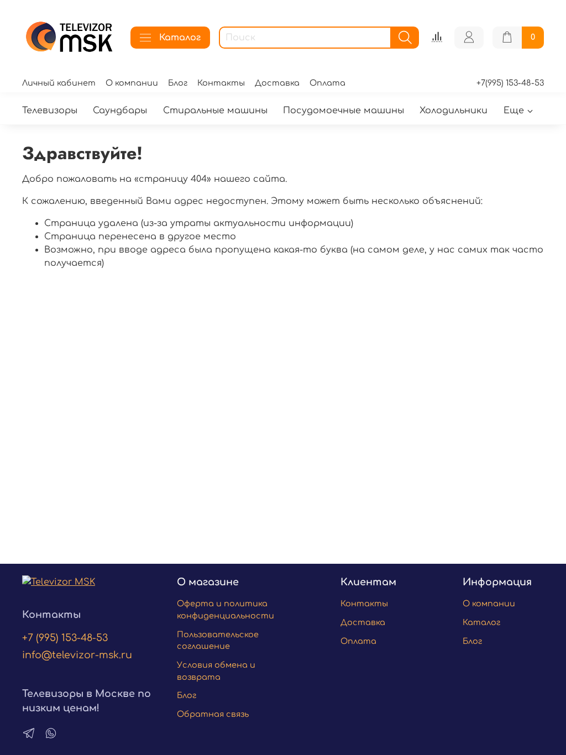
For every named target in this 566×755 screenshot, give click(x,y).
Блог (177, 82)
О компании (132, 82)
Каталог (180, 38)
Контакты (221, 82)
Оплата (327, 82)
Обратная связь (213, 714)
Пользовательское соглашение (218, 640)
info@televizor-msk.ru (77, 654)
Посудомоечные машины (343, 111)
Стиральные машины (215, 111)
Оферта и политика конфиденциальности (225, 609)
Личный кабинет (59, 82)
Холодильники (454, 111)
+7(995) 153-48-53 (510, 82)
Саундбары (120, 111)
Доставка (277, 82)
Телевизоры (49, 111)
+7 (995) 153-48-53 (65, 637)
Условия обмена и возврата (216, 670)
